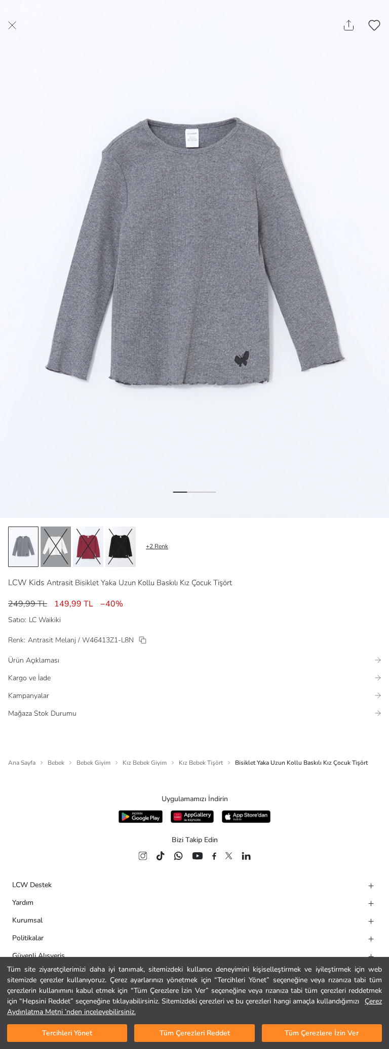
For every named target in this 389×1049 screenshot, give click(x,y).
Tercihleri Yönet (67, 1033)
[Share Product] (349, 25)
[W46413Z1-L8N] (142, 640)
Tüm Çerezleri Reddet (195, 1033)
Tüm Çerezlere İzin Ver (322, 1033)
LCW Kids (26, 582)
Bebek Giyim (93, 763)
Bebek (56, 763)
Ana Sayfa (21, 763)
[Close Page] (12, 25)
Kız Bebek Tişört (201, 763)
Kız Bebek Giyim (145, 763)
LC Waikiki (45, 620)
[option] (23, 547)
